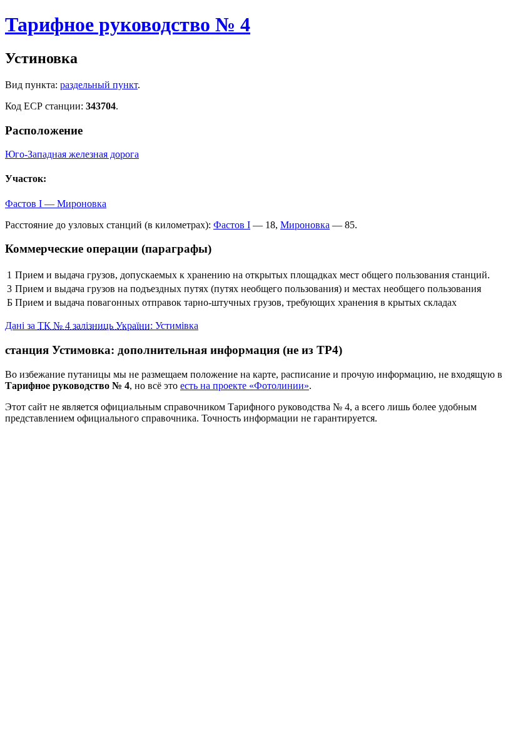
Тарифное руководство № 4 (127, 24)
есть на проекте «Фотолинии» (244, 385)
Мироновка (305, 225)
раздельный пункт (99, 84)
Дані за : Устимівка (101, 325)
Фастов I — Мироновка (55, 203)
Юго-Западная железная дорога (72, 154)
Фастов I (231, 225)
